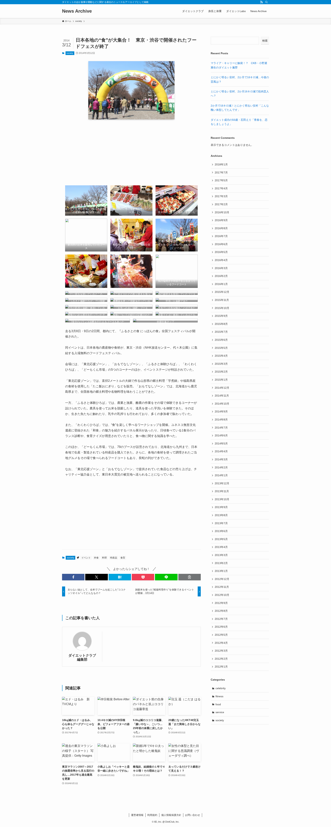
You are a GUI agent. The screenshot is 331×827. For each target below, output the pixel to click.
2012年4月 (221, 642)
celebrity (220, 688)
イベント (86, 557)
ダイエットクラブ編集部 (82, 657)
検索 (265, 40)
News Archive (77, 11)
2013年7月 (221, 523)
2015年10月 (222, 308)
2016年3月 (221, 268)
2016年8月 (221, 228)
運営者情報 (137, 815)
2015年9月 (221, 315)
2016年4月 (221, 260)
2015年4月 (221, 355)
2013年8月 (221, 515)
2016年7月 (221, 236)
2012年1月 (221, 666)
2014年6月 (221, 435)
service (219, 712)
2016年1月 (221, 284)
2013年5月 (221, 539)
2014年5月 (221, 443)
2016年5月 (221, 252)
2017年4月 (221, 188)
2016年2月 (221, 276)
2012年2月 (221, 658)
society (69, 53)
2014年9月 (221, 411)
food (218, 704)
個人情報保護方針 (171, 815)
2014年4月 (221, 451)
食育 (122, 557)
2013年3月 (221, 555)
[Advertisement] (131, 152)
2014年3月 (221, 459)
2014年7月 (221, 427)
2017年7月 (221, 172)
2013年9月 (221, 507)
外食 (96, 557)
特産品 (113, 557)
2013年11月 (222, 491)
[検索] (266, 2)
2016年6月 (221, 244)
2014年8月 (221, 419)
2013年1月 (221, 570)
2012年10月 (222, 594)
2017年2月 (221, 204)
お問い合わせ (192, 815)
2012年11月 (222, 586)
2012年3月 (221, 650)
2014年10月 (222, 403)
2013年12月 (222, 483)
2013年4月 (221, 547)
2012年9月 (221, 602)
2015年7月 (221, 331)
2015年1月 (221, 379)
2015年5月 (221, 347)
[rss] (261, 2)
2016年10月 (222, 212)
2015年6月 (221, 339)
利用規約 (152, 815)
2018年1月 (221, 164)
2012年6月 (221, 626)
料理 (104, 557)
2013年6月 (221, 531)
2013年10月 (222, 499)
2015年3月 (221, 363)
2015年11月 (222, 299)
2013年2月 (221, 563)
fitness (219, 696)
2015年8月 (221, 323)
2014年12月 (222, 387)
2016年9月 (221, 220)
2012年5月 (221, 634)
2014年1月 (221, 475)
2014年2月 (221, 467)
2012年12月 (222, 579)
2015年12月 (222, 291)
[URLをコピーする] (189, 577)
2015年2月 (221, 371)
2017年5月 (221, 180)
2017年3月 (221, 196)
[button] (73, 577)
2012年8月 (221, 610)
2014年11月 (222, 395)
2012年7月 (221, 618)
